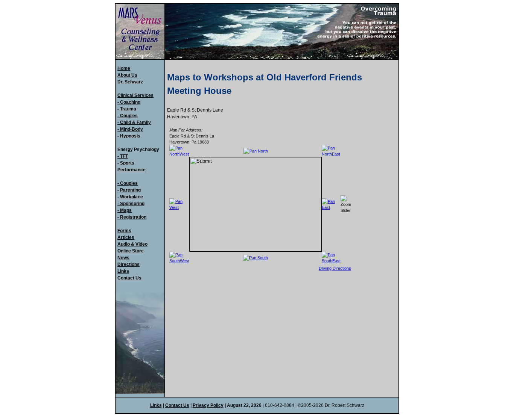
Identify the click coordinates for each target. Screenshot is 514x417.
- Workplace (130, 196)
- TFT (122, 156)
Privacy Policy (208, 405)
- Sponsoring (130, 203)
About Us (127, 75)
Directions (128, 264)
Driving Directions (335, 268)
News (123, 257)
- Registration (131, 217)
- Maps (124, 210)
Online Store (130, 251)
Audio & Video (132, 244)
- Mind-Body (130, 129)
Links (123, 271)
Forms (124, 230)
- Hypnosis (128, 136)
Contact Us (129, 278)
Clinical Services (135, 95)
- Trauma (126, 109)
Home (123, 68)
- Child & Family (134, 122)
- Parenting (129, 190)
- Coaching (128, 102)
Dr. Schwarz (130, 82)
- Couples (127, 115)
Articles (125, 237)
